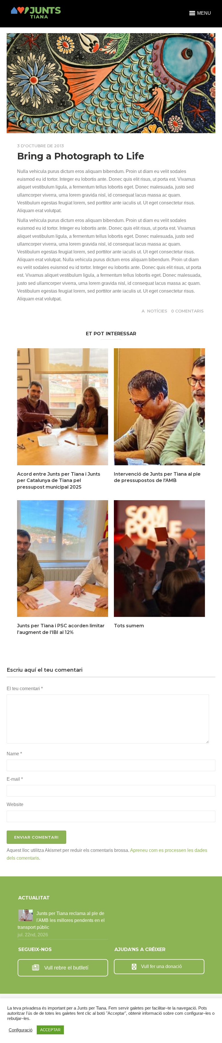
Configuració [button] (20, 1030)
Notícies (157, 311)
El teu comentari (25, 688)
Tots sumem (129, 625)
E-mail (15, 779)
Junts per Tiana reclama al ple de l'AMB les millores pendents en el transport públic (61, 920)
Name (14, 753)
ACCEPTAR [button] (50, 1030)
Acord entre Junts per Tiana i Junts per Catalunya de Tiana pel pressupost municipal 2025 (58, 480)
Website (15, 804)
